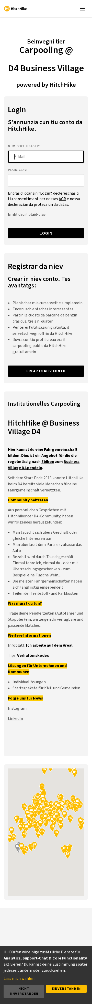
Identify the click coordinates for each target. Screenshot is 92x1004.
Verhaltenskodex (33, 655)
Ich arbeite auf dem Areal (49, 645)
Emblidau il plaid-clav (26, 214)
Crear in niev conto (45, 371)
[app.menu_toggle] (83, 9)
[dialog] (46, 975)
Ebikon (47, 461)
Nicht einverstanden (24, 991)
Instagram (17, 708)
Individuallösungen (29, 682)
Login (46, 233)
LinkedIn (15, 718)
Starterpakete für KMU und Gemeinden (46, 688)
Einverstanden (66, 988)
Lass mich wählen (19, 978)
